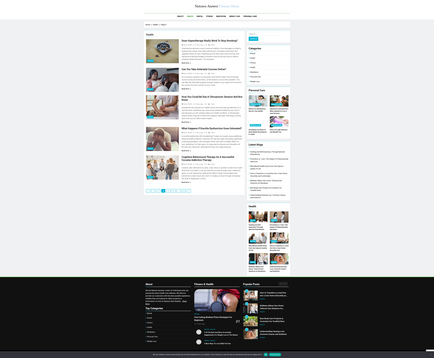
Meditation (221, 16)
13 (184, 191)
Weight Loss (234, 16)
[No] (431, 354)
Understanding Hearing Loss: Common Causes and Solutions (278, 269)
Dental (200, 16)
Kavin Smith (188, 45)
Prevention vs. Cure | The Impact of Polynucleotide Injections (279, 227)
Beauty (180, 16)
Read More (185, 63)
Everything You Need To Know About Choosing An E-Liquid (258, 132)
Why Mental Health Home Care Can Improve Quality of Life (258, 248)
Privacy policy (275, 354)
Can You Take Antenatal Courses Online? (204, 69)
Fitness (209, 16)
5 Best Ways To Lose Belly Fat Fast (217, 344)
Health (190, 16)
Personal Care (250, 16)
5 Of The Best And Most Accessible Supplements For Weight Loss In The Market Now (221, 335)
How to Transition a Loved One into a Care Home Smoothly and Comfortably (273, 296)
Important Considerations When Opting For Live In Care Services (279, 111)
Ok (266, 354)
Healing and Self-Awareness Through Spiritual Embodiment (256, 227)
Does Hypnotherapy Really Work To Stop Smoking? (210, 40)
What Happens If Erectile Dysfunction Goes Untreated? (212, 128)
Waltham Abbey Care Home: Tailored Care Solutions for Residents (257, 269)
